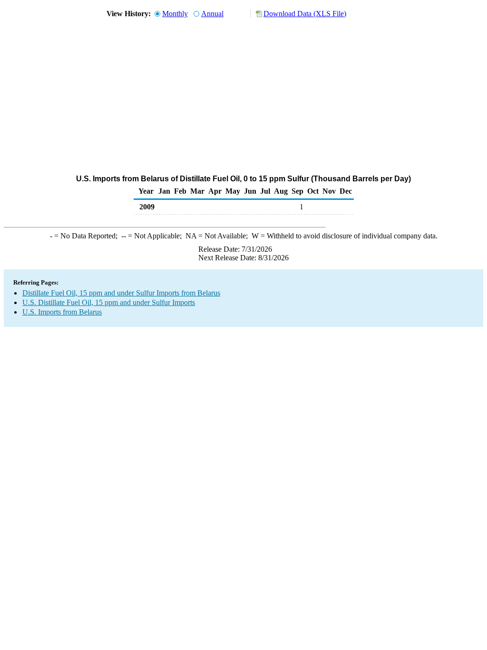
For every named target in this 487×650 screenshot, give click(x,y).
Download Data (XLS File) (304, 14)
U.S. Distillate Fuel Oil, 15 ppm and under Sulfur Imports (108, 302)
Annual (212, 14)
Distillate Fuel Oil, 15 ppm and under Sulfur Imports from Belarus (121, 293)
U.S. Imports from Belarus (62, 312)
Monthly (175, 14)
